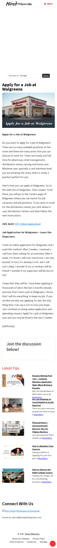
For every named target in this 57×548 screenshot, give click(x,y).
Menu (50, 3)
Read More (37, 397)
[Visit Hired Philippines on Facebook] (21, 510)
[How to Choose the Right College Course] (13, 469)
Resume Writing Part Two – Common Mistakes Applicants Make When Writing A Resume (42, 381)
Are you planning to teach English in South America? (43, 402)
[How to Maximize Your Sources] (13, 446)
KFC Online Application (27, 224)
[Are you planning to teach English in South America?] (13, 399)
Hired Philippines (32, 534)
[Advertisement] (28, 40)
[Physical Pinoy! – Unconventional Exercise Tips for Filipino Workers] (13, 422)
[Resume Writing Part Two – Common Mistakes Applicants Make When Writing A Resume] (13, 376)
